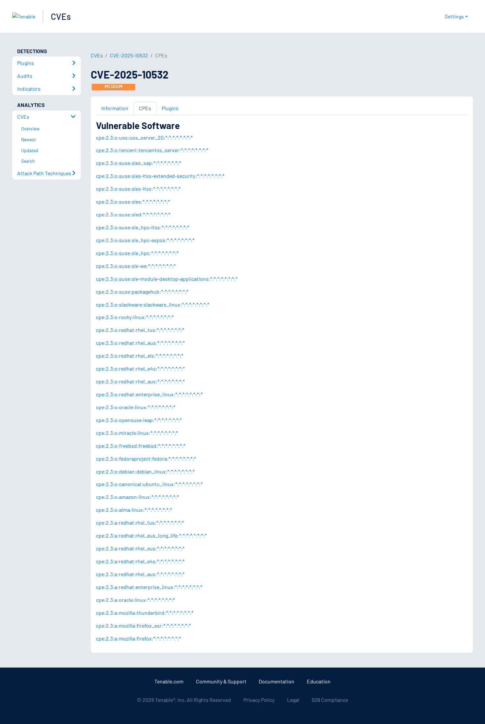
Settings (454, 16)
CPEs (145, 108)
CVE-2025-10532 (129, 55)
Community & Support (221, 681)
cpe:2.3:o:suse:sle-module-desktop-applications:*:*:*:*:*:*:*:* (167, 279)
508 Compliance (330, 700)
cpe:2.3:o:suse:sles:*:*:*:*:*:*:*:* (133, 201)
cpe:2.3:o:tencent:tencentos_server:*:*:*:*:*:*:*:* (152, 150)
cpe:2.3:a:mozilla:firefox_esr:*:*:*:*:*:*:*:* (143, 625)
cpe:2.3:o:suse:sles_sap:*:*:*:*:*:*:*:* (138, 163)
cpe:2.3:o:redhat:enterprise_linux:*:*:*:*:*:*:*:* (149, 394)
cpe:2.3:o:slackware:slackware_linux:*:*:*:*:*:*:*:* (152, 304)
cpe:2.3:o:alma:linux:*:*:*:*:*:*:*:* (134, 510)
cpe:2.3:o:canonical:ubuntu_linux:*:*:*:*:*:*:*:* (149, 484)
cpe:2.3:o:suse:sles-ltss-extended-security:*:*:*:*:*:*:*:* (160, 176)
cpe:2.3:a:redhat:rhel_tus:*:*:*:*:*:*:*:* (140, 522)
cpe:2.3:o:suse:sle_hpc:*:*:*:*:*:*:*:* (137, 253)
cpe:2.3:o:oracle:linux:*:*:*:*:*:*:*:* (135, 407)
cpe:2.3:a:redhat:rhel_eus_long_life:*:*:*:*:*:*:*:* (151, 535)
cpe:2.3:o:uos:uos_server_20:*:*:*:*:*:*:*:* (144, 137)
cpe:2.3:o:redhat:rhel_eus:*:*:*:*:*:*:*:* (140, 343)
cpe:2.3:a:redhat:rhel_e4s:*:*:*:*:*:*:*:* (140, 561)
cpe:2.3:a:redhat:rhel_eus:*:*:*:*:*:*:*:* (140, 548)
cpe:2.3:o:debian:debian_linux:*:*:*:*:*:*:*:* (145, 471)
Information (114, 108)
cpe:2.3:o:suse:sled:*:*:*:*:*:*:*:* (133, 214)
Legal (293, 700)
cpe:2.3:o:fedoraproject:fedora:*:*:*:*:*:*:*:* (146, 458)
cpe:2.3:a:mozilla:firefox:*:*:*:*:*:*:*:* (138, 638)
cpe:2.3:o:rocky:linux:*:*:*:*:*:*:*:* (135, 317)
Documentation (276, 681)
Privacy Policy (259, 700)
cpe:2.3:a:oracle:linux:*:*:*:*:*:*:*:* (135, 600)
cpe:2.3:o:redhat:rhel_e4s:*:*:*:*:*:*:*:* (140, 368)
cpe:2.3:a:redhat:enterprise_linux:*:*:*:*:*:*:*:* (149, 587)
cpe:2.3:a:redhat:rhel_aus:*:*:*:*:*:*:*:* (140, 574)
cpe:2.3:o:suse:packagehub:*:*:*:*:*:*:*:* (142, 291)
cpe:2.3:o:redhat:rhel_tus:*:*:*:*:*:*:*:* (140, 330)
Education (319, 681)
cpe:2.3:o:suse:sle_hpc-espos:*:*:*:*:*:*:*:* (145, 240)
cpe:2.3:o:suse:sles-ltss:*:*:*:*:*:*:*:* (138, 188)
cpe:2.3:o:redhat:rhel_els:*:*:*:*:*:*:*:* (139, 355)
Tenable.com (168, 681)
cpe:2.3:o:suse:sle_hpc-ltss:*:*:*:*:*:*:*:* (142, 227)
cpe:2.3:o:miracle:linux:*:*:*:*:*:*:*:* (137, 433)
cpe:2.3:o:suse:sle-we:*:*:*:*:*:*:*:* (136, 266)
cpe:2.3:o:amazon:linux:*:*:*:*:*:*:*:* (137, 497)
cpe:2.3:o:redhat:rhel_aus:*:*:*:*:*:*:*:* (140, 381)
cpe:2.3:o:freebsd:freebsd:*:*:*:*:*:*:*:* (140, 446)
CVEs (61, 16)
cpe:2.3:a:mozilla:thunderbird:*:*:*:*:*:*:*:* (144, 612)
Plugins (170, 108)
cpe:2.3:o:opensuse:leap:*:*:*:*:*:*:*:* (139, 420)
